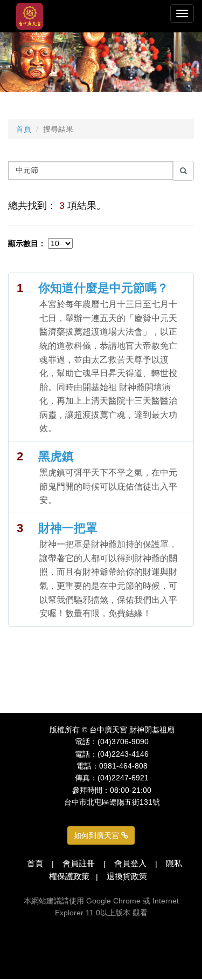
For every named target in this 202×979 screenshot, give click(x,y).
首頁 (23, 129)
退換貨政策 (127, 876)
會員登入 (130, 863)
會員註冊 (78, 863)
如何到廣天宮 (97, 835)
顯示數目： (27, 243)
